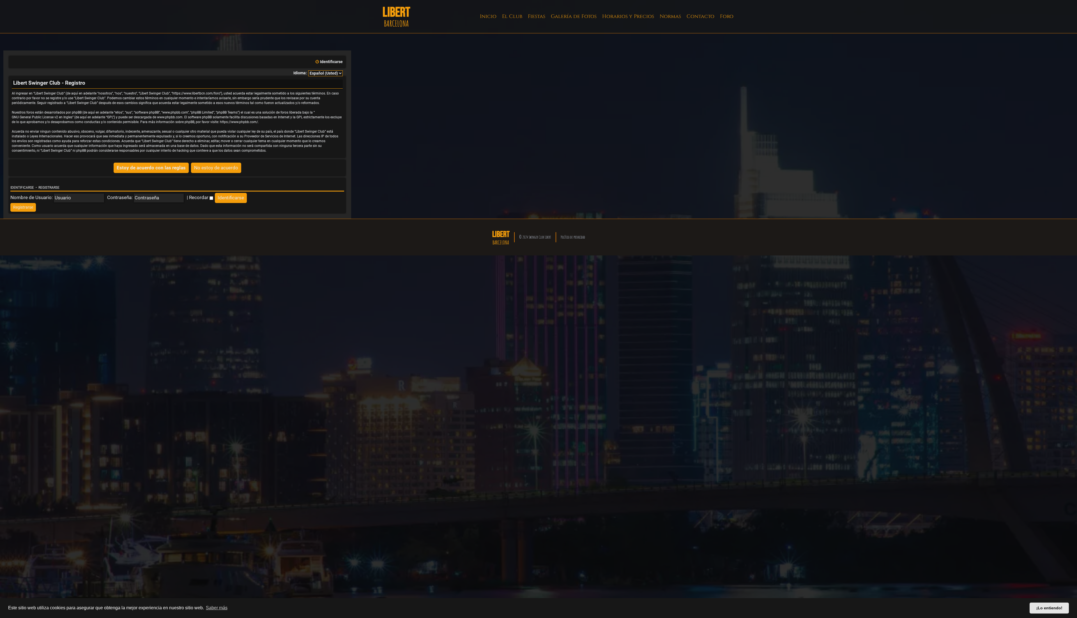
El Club (512, 16)
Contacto (700, 16)
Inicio (488, 16)
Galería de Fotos (574, 16)
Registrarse (48, 188)
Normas (670, 16)
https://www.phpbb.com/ (239, 122)
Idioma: (300, 73)
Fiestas (536, 16)
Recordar (199, 197)
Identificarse (22, 188)
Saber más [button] (216, 607)
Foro (726, 16)
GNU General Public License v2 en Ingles (42, 117)
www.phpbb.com (170, 117)
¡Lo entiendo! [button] (1049, 608)
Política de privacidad (573, 237)
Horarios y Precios (628, 16)
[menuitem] (329, 61)
